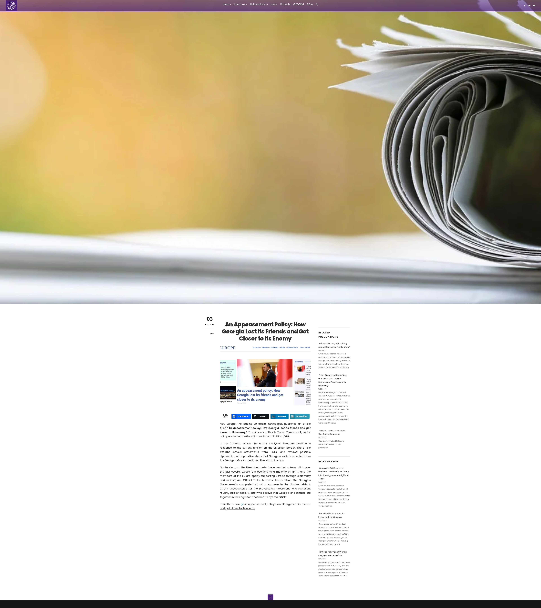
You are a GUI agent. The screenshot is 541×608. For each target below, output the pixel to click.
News (212, 333)
